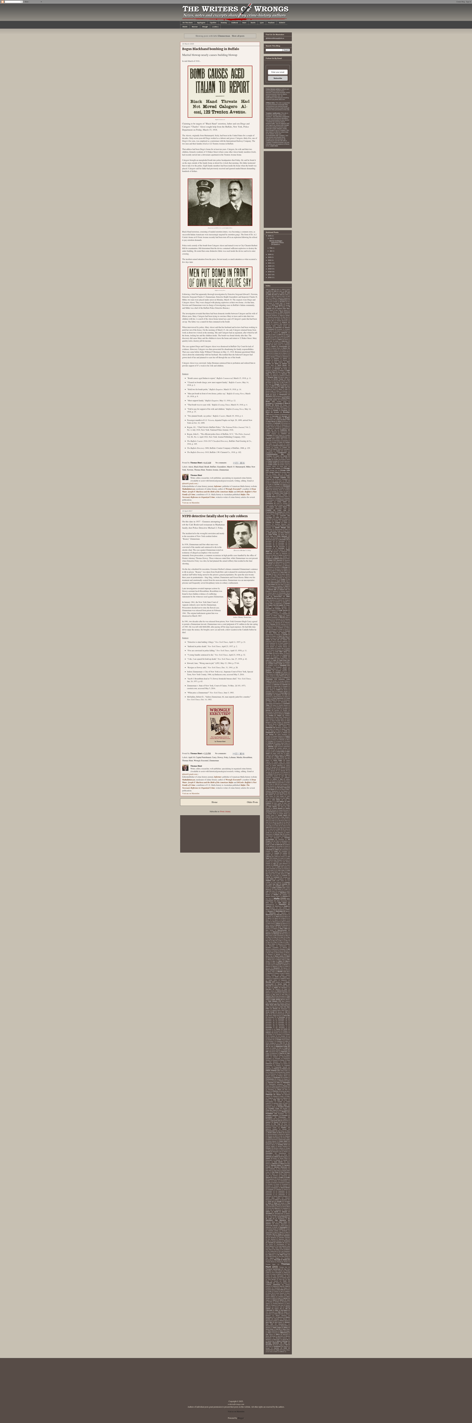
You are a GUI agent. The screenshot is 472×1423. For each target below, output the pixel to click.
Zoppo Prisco (286, 1350)
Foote (267, 638)
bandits (268, 362)
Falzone (273, 610)
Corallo (288, 505)
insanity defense (282, 748)
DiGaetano (271, 567)
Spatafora (278, 1210)
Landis (276, 851)
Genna (286, 677)
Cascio (268, 449)
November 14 (282, 1019)
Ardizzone (284, 341)
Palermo (281, 1053)
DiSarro (268, 572)
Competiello (269, 501)
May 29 (275, 940)
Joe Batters (284, 791)
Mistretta (275, 966)
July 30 (283, 824)
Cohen (281, 491)
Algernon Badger (285, 315)
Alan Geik (278, 310)
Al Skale (270, 310)
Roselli (268, 1151)
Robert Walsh (283, 1141)
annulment (278, 331)
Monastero (276, 968)
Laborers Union (275, 848)
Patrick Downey (271, 1070)
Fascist (268, 615)
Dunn (272, 581)
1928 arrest (275, 293)
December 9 (269, 550)
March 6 (285, 920)
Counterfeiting (270, 512)
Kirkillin (268, 844)
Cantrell (270, 437)
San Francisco (285, 1172)
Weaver (285, 1319)
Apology (268, 334)
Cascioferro (286, 449)
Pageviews (284, 1051)
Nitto (267, 1014)
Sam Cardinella (270, 1168)
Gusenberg (269, 712)
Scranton (276, 1186)
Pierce (279, 1089)
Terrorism (279, 1242)
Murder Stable (282, 984)
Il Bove (274, 739)
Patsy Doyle (284, 1070)
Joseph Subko (270, 815)
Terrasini (270, 1242)
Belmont (275, 375)
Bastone (268, 370)
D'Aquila (277, 522)
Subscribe (278, 78)
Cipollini (213, 23)
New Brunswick (280, 996)
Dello (277, 553)
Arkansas (268, 343)
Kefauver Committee (282, 836)
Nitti (286, 1012)
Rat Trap (277, 1124)
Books (268, 401)
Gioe (267, 688)
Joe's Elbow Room (282, 794)
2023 (270, 257)
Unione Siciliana (270, 1296)
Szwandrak (269, 1232)
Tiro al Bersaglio (276, 1272)
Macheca (283, 893)
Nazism (268, 994)
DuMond (234, 23)
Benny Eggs (284, 377)
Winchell (285, 1334)
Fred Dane (269, 653)
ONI (272, 1046)
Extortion (278, 608)
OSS (280, 1048)
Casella (270, 451)
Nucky (278, 1029)
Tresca (274, 1286)
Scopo (277, 1184)
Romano (268, 1148)
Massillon (285, 932)
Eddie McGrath (278, 588)
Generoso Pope (276, 677)
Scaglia (275, 1177)
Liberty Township (270, 868)
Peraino (279, 1079)
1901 (277, 289)
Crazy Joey (284, 514)
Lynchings (274, 893)
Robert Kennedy (272, 1139)
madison (284, 894)
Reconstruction (270, 1131)
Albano (286, 310)
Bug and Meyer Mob (283, 419)
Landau (268, 851)
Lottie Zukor (280, 880)
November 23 (282, 1022)
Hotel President (282, 734)
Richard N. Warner (284, 1134)
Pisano (278, 1093)
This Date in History (281, 1260)
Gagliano (276, 657)
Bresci (278, 408)
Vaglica (268, 1300)
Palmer (281, 1055)
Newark (275, 1008)
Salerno (282, 1163)
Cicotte (268, 482)
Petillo (288, 1081)
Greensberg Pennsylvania (273, 703)
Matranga (276, 933)
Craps (277, 514)
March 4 (277, 920)
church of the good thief (274, 481)
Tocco (286, 1272)
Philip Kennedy (276, 1086)
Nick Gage (285, 1010)
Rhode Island (272, 1132)
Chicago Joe (273, 470)
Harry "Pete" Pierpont (282, 717)
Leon (288, 865)
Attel (269, 350)
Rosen (286, 1151)
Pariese (282, 1060)
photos (268, 1087)
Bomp (274, 394)
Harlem (279, 715)
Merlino (288, 952)
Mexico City (269, 956)
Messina (270, 954)
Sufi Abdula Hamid (271, 1229)
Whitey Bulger (270, 1329)
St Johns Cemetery (284, 1215)
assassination (283, 346)
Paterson (276, 1069)
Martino (275, 928)
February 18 (273, 621)
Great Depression (278, 698)
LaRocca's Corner (279, 856)
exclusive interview (281, 607)
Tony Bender (272, 1279)
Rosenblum (247, 757)
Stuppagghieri (284, 1227)
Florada (285, 634)
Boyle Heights (280, 407)
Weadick (276, 1319)
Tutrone (276, 1291)
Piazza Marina (276, 1087)
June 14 (268, 827)
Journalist (275, 817)
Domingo (268, 574)
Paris (288, 1060)
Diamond (279, 560)
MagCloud (278, 906)
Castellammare (282, 452)
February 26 (269, 626)
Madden (276, 894)
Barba (276, 363)
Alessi (190, 466)
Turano (288, 1289)
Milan (274, 961)
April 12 (288, 334)
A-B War (270, 300)
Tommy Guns (286, 1277)
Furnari (268, 657)
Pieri (286, 1089)
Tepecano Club (283, 1239)
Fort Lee (276, 639)
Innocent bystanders (284, 746)
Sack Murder (278, 1162)
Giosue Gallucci (283, 688)
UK (282, 1291)
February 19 (284, 621)
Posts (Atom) (225, 811)
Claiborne (285, 484)
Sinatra (282, 1203)
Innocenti (271, 748)
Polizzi (278, 1098)
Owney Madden (276, 1050)
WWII (285, 1343)
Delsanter (284, 553)
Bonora (270, 398)
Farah (284, 612)
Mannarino (272, 913)
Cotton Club (281, 510)
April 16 (283, 336)
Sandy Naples (283, 1174)
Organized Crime (281, 1046)
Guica (286, 707)
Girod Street (269, 689)
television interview (284, 1237)
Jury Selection (279, 832)
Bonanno (269, 396)
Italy (269, 757)
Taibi (275, 1232)
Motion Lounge (279, 973)
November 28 (270, 1026)
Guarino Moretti (283, 705)
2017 (270, 275)
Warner (195, 27)
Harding (271, 715)
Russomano (269, 1160)
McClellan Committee (272, 947)
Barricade (268, 367)
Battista (282, 370)
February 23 (274, 624)
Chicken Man (276, 474)
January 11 (275, 767)
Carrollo (276, 447)
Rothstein (268, 1156)
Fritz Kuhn (276, 655)
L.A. (267, 848)
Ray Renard (284, 1125)
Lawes (288, 858)
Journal (268, 817)
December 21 (270, 543)
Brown (271, 414)
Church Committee (282, 479)
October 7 (272, 1041)
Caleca (268, 430)
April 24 (286, 337)
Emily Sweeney (270, 600)
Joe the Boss (281, 793)
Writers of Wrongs (282, 1341)
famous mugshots (272, 612)
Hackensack (278, 712)
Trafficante (269, 1283)
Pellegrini (268, 1077)
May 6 (282, 942)
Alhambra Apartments (274, 317)
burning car (286, 423)
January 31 (286, 772)
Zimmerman (224, 469)
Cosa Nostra (282, 507)
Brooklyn (286, 412)
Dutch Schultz (281, 581)
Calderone (285, 428)
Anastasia (271, 329)
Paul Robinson (272, 1074)
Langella (276, 853)
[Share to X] (239, 463)
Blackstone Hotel (271, 389)
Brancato (270, 408)
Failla (267, 610)
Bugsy (280, 421)
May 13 (270, 937)
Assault (268, 348)
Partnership (269, 1065)
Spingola (284, 1211)
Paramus (275, 1060)
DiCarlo (270, 564)
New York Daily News (272, 1007)
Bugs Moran (271, 421)
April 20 (272, 337)
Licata (279, 868)
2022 (270, 260)
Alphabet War (270, 320)
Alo (273, 319)
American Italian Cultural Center (276, 325)
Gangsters (269, 672)
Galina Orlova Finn (282, 658)
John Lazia (277, 803)
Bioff (273, 386)
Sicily (269, 1203)
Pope (285, 1100)
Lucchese (269, 886)
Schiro (275, 1180)
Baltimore (276, 360)
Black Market (274, 387)
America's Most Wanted (280, 324)
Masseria (276, 932)
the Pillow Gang (283, 1254)
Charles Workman (285, 463)
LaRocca (268, 856)
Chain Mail (284, 457)
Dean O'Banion (285, 532)
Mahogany (272, 908)
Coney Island (282, 501)
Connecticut (269, 503)
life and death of (270, 870)
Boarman (285, 391)
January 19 (279, 769)
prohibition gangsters (272, 1115)
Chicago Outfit (285, 470)
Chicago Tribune (274, 472)
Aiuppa (283, 306)
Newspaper (284, 1008)
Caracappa (277, 440)
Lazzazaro (277, 861)
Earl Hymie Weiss (285, 582)
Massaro (268, 932)
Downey (224, 23)
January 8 (279, 774)
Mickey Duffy (281, 959)
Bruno (267, 416)
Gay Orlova (280, 676)
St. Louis (269, 1218)
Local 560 (275, 875)
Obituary (268, 1032)
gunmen (277, 710)
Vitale (276, 1310)
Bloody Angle (270, 391)
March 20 (277, 918)
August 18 (285, 351)
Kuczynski (279, 846)
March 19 (287, 916)
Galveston (279, 662)
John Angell (280, 796)
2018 (270, 272)
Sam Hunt (269, 1170)
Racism (276, 1122)
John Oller (277, 805)
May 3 (281, 940)
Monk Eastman (270, 970)
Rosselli (278, 1155)
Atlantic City (286, 348)
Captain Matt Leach (281, 438)
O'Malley (285, 1031)
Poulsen (271, 23)
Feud (286, 629)
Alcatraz (280, 313)
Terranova (287, 1241)
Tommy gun (276, 1277)
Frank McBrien (283, 645)
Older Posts (252, 802)
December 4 (283, 546)
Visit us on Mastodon (236, 1411)
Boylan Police (270, 407)
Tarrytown (287, 1234)
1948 (286, 294)
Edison (288, 588)
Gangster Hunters (281, 670)
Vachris (285, 1298)
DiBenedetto (279, 562)
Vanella (270, 1301)
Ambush (268, 324)
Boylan (285, 405)
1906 (283, 289)
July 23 (281, 822)
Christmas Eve (270, 479)
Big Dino (276, 382)
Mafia (277, 898)
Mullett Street (273, 980)
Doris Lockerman (277, 577)
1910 (288, 289)
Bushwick (270, 425)
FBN (286, 617)
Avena (284, 355)
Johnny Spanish (278, 808)
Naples (276, 987)
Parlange (277, 1063)
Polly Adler (276, 1100)
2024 (270, 254)
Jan (271, 251)
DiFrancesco (278, 565)
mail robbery (283, 908)
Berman (268, 379)
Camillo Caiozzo (271, 433)
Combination (269, 498)
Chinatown (269, 476)
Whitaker (268, 1327)
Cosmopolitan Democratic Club (276, 508)
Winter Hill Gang (270, 1336)
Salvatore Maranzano (280, 1167)
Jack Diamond (278, 758)
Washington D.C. (270, 1317)
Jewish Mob (280, 782)
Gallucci (270, 662)
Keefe (253, 23)
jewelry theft (271, 782)
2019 (270, 269)
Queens (268, 1122)
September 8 (270, 1194)
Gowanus (268, 696)
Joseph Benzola (283, 810)
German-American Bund (281, 683)
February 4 (287, 626)
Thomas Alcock (270, 1261)
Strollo (275, 1227)
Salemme (275, 1163)
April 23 (279, 337)
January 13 (269, 769)
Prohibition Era (282, 1113)
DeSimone (269, 558)
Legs (274, 863)
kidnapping (269, 842)
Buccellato (275, 416)
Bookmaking (284, 400)
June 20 (272, 829)
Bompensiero (283, 394)
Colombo (268, 493)
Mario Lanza (269, 925)
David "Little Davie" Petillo (273, 531)
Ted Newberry (272, 1237)
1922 (280, 291)
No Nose (273, 1014)
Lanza (267, 855)
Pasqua (278, 1065)
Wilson (278, 1334)
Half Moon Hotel (272, 713)
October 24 (284, 1036)
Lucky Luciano (277, 888)
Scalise (281, 1177)
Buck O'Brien (270, 418)
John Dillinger (280, 801)
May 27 (285, 939)
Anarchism (269, 327)
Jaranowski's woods (272, 775)
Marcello (279, 914)
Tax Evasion (277, 1235)
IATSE (288, 738)
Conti (278, 503)
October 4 (280, 1039)
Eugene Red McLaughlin (275, 605)
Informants (287, 745)
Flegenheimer (269, 634)
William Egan (286, 1329)
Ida (269, 739)
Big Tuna (268, 384)
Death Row (284, 534)
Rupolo (268, 1158)
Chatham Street (271, 466)
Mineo (288, 963)
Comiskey (278, 498)
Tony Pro (282, 1279)
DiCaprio (287, 562)
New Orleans (273, 1001)
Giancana (276, 684)
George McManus (285, 681)
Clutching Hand (277, 489)
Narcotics (269, 989)
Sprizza (288, 1213)
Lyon (262, 23)
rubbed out (277, 1156)
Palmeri (275, 1056)
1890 (267, 289)
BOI (280, 393)
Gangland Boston (281, 667)
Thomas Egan (270, 1264)
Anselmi (285, 331)
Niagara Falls (276, 1010)
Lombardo (276, 877)
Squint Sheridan (272, 1215)
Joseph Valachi (282, 815)
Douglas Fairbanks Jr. (272, 579)
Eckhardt (268, 588)
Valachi (275, 1300)
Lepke (278, 867)
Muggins (284, 976)
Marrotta (285, 925)
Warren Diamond (281, 1315)
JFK (276, 784)
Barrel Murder (282, 365)
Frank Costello (284, 643)
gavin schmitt (269, 676)
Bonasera (287, 396)
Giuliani (278, 689)
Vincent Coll (278, 1307)
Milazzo (287, 961)
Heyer (277, 729)
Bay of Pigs (281, 372)
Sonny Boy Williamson (274, 1208)
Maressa (268, 921)
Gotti (285, 695)
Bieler (284, 380)
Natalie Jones (270, 991)
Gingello (285, 686)
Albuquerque (271, 313)
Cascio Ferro (277, 449)
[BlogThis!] (236, 463)
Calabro (270, 428)
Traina (278, 1283)
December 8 (282, 548)
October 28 (278, 1038)
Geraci (270, 683)
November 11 (272, 1017)
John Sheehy (272, 806)
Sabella (285, 1160)
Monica (285, 968)
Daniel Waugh (280, 527)
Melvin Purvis (277, 951)
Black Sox (284, 387)
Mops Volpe (271, 971)
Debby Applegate (282, 536)
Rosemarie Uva (277, 1151)
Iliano (288, 739)
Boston (277, 405)
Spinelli (276, 1211)
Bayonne (275, 374)
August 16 (269, 351)
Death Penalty (272, 534)
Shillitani (277, 1199)
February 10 (269, 619)
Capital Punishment (203, 757)
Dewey (220, 757)
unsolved (280, 1296)
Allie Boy (285, 317)
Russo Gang (284, 1158)
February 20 (278, 622)
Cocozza (274, 491)
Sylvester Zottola (273, 1230)
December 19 (270, 541)
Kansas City (278, 834)
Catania (285, 456)
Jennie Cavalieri (276, 781)
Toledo (268, 1276)
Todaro (268, 1274)
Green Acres (273, 701)
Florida (268, 636)
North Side (287, 1015)
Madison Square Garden (273, 896)
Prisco (286, 1110)
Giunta (286, 689)
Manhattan (279, 911)
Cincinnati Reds (285, 482)
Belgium (268, 375)
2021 (270, 263)
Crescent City (270, 515)
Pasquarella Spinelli (281, 1067)
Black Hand (198, 466)
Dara (286, 529)
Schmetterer (283, 1180)
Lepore (286, 867)
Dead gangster (272, 532)
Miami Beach (271, 958)
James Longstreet (279, 763)
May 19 (283, 937)
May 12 (288, 935)
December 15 (273, 539)
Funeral (285, 655)
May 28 (268, 940)
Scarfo (278, 1179)
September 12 (282, 1191)
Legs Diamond (283, 863)
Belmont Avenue (285, 375)
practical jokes (278, 1103)
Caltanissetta (284, 432)
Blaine (280, 389)
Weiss (276, 1320)
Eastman (279, 586)
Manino (288, 911)
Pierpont (268, 1091)
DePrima (276, 557)
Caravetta (285, 440)
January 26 (284, 770)
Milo (274, 963)
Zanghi (268, 1348)
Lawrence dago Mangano (275, 860)
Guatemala (278, 707)
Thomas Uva (283, 1267)
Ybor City (268, 1346)
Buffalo (213, 466)
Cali (275, 430)
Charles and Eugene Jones (282, 459)
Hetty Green (269, 729)
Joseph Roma (272, 813)
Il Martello (281, 739)
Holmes (278, 732)
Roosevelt (270, 1150)
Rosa (277, 1150)
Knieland (287, 844)
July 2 (286, 820)
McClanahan (283, 945)
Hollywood (269, 732)
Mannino (283, 913)
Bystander (285, 425)
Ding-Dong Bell (270, 570)
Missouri (268, 966)
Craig (271, 514)
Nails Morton (286, 986)
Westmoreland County (272, 1325)
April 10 (191, 757)
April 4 (274, 339)
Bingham (285, 384)
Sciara (288, 1182)
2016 (270, 277)
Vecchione (285, 1301)
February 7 (271, 627)
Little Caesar (284, 872)
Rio (281, 1136)
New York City (282, 1005)
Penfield (285, 1077)
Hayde (288, 724)
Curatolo (268, 520)
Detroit (276, 559)
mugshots (276, 978)
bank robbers (278, 362)
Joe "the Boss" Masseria (282, 787)
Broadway (284, 410)
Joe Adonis (271, 789)
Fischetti (287, 631)
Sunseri (288, 1229)
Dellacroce (269, 553)
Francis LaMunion (282, 641)
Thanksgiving (280, 1244)
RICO (276, 1136)
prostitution (269, 1117)
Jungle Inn (269, 832)
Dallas (285, 522)
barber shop (270, 365)
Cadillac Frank (270, 426)
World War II (286, 1339)
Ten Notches (271, 1239)
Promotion (284, 1115)
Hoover (285, 732)
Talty (286, 1232)
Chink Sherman (278, 476)
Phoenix (285, 1086)
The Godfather (285, 1249)
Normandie (281, 1014)
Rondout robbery (278, 1148)
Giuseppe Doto (270, 691)
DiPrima (279, 570)
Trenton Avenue (212, 469)
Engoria (270, 601)
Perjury (286, 1079)
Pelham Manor (282, 1075)
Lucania (284, 884)
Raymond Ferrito (271, 1127)
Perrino (268, 1081)
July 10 (285, 818)
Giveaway (269, 693)
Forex (273, 638)
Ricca (280, 1132)
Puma (267, 1120)
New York (269, 1005)
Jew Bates (287, 781)
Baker (279, 356)
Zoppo (277, 1350)
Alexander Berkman (271, 315)
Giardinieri (268, 686)
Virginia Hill (277, 1308)
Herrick (286, 727)
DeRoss (285, 557)
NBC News (276, 994)
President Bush (270, 1106)
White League (277, 1327)
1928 (267, 293)
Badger (273, 356)
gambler (287, 663)
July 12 (268, 820)
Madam (268, 894)
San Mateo (271, 1174)
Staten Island (283, 1222)
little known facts (270, 873)
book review (273, 400)
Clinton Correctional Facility (275, 488)
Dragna (283, 579)
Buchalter (284, 416)
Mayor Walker (271, 944)
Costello (268, 510)
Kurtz (286, 846)
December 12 (277, 538)
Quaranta (285, 1120)
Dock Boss (284, 572)
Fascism (285, 614)
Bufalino (279, 418)
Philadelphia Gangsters (276, 1084)
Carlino (270, 444)
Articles (273, 346)
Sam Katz (277, 1170)
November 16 (282, 1020)
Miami (288, 956)
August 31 (269, 355)
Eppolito (285, 601)
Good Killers (284, 693)
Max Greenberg (278, 935)
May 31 (270, 942)
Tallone (281, 1232)
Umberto (287, 1291)
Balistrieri (276, 358)
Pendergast (276, 1077)
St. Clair (270, 1217)
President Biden (282, 1105)
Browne (277, 414)
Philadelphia (286, 1082)
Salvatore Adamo (276, 1165)
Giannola (285, 684)
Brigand (268, 410)
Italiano (288, 755)
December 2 (283, 541)
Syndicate (284, 1230)
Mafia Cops (269, 902)
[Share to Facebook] (241, 463)
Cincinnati (275, 482)
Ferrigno (274, 629)
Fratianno (287, 650)
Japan (286, 774)
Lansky (285, 853)
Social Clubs (271, 1206)
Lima (288, 870)
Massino (268, 933)
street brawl (284, 1225)
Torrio (284, 1281)
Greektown (287, 700)
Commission (271, 500)
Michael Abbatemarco (284, 958)
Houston (268, 736)
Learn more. (274, 146)
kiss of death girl (277, 844)
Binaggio (276, 384)
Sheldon (285, 1196)
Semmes (278, 1189)
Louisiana (287, 882)
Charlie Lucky (284, 464)
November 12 (283, 1017)
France (285, 639)
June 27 (270, 830)
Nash (285, 989)
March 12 (287, 914)
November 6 (269, 1029)
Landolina (284, 851)
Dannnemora (278, 529)
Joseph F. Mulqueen (284, 812)
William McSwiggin (285, 1331)
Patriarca (285, 1069)
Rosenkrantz (282, 1153)
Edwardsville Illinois (284, 593)
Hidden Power (286, 729)
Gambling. (269, 667)
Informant (278, 745)
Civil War (277, 484)
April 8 (286, 339)
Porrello (280, 1101)
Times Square (278, 1270)
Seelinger (270, 1189)
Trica (280, 1286)
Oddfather (280, 1041)
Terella (267, 1241)
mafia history (282, 902)
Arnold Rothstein (278, 343)
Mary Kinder (269, 930)
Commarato (286, 498)
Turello (270, 1291)
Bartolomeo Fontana (281, 367)
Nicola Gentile (270, 1012)
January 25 (273, 770)
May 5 (276, 942)
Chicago (286, 468)
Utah (279, 1298)
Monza (288, 970)
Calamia (277, 428)
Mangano (270, 911)
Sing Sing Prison (276, 1205)
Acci (289, 301)
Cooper (281, 505)
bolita (286, 393)
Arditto (277, 341)
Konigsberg (271, 846)
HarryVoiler (287, 722)
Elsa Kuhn (285, 598)
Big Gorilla (285, 382)
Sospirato (285, 1208)
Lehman (232, 757)
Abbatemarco (284, 300)
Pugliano (285, 1119)
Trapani (285, 1283)
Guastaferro (221, 466)
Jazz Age (284, 775)
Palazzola (274, 1053)
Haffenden (287, 712)
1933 (281, 294)
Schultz (275, 1182)
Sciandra (281, 1182)
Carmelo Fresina (278, 445)
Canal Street (278, 435)
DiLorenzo (278, 569)
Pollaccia (285, 1098)
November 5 (283, 1027)
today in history (276, 1274)
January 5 (271, 774)
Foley (226, 757)
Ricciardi (287, 1132)
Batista (275, 370)
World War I (276, 1339)
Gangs (285, 669)
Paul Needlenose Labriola (282, 1072)
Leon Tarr (271, 867)
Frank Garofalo (270, 645)
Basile (285, 368)
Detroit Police (286, 558)
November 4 (270, 1027)
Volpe (279, 1312)
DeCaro (268, 538)
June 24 (287, 829)
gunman (268, 710)
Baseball (277, 368)
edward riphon (272, 593)
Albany (268, 312)
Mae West (269, 899)
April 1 (274, 334)
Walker (286, 1312)
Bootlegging (278, 403)
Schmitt (282, 23)
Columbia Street (270, 496)
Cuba (267, 519)
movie (276, 976)
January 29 (269, 772)
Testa (286, 1242)
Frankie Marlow (270, 648)
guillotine (268, 708)
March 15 (231, 466)
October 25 (269, 1038)
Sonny (278, 1206)
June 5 (278, 830)
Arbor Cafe (269, 341)
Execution (269, 608)
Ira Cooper (281, 750)
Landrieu (268, 853)
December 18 (284, 539)
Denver (268, 557)
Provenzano (282, 1117)
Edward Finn (283, 589)
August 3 (285, 353)
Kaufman (287, 834)
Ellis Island (277, 598)
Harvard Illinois (272, 724)
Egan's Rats (271, 594)
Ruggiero (285, 1156)
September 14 (270, 1193)
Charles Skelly (272, 463)
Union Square (280, 1293)
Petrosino (271, 1082)
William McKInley (272, 1331)
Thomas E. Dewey (282, 1261)
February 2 (269, 622)
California (283, 430)
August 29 (277, 353)
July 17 (274, 820)
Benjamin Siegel (272, 377)
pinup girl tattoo (285, 1091)
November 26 (282, 1024)
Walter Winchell (278, 1313)
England (287, 600)
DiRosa (286, 570)
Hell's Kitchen (282, 725)
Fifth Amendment (271, 631)
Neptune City (270, 996)
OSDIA (274, 1048)
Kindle (277, 842)
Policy (288, 1096)
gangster (268, 670)
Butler (277, 425)
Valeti (288, 1300)
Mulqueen (284, 980)
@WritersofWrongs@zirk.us (275, 38)
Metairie (278, 954)
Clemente (277, 486)
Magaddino (282, 904)
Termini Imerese (276, 1241)
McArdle (287, 944)
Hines (279, 731)
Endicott (280, 600)
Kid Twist (276, 841)
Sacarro (268, 1162)
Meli (289, 949)
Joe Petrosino (270, 793)
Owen (267, 1050)
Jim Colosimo (284, 784)
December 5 (270, 548)
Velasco (268, 1303)
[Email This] (234, 463)
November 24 (270, 1024)
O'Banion (268, 1031)
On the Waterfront (276, 1044)
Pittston (278, 1094)
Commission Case (282, 500)
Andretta (287, 329)
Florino (274, 636)
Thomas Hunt (199, 469)
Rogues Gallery (270, 1146)
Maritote (278, 925)
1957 (272, 296)
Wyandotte (269, 1344)
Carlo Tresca (279, 444)
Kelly (267, 837)
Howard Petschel (278, 736)
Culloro (286, 519)
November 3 (283, 1026)
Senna (286, 1189)
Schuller (268, 1182)
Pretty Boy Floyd (271, 1110)
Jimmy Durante (270, 786)
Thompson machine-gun (273, 1269)
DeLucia (268, 555)
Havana (281, 724)
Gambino (287, 662)
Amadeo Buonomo (282, 320)
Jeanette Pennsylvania (273, 777)
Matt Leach (269, 935)
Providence (269, 1119)
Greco (279, 700)
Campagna (269, 435)
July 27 (270, 824)
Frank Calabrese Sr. (271, 643)
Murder (239, 757)
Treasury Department (273, 1284)
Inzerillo (268, 750)
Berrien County (278, 379)
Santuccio (284, 1175)
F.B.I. (285, 608)
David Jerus (286, 531)
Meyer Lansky (279, 956)
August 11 (285, 350)
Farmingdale (269, 614)
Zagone (285, 1346)
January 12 (284, 767)
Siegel (275, 1203)
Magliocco (287, 906)
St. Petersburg (280, 1218)
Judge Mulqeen (285, 817)
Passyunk (268, 1069)
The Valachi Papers (273, 1258)
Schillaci (268, 1180)
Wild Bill (278, 1329)
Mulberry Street (285, 978)
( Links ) (215, 27)
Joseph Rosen (283, 813)
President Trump (273, 1108)
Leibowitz (275, 865)
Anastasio (279, 329)
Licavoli (286, 868)
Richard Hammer (272, 1134)
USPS (274, 1298)
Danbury (268, 524)
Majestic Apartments (278, 909)
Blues (278, 391)
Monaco (268, 968)
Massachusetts (282, 930)
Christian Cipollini (279, 477)
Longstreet (280, 879)
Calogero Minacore (271, 432)
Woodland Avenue (281, 1338)
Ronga (288, 1148)
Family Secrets (283, 610)
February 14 (278, 619)
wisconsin (280, 1336)
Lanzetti (276, 855)
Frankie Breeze (282, 646)
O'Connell (277, 1031)
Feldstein (280, 627)
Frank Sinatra (270, 646)
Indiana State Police (282, 743)
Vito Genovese (270, 1312)
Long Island (269, 879)
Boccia (268, 393)
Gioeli (273, 688)
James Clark (278, 762)
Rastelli (268, 1124)
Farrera (277, 614)
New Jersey (276, 999)
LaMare (276, 849)
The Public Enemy (271, 1256)
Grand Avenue (278, 696)
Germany (268, 684)
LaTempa (275, 858)
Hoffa (285, 731)
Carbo (267, 442)
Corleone (271, 507)
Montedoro (280, 970)
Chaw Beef (283, 466)
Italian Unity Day (278, 753)
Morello (280, 971)
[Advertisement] (220, 833)
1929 (282, 293)
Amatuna (276, 322)
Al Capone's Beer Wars (282, 308)
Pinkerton (275, 1091)
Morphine (270, 973)
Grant (286, 696)
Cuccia (273, 519)
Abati (276, 300)
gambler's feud (272, 665)
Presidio (285, 1108)
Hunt (244, 23)
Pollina (268, 1100)
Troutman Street (270, 1289)
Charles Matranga (285, 461)
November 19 (270, 1022)
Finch (280, 631)
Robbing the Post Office (282, 1138)
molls (286, 966)
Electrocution (278, 596)
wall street (269, 1313)
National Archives (282, 991)
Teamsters (286, 1235)
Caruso (284, 447)
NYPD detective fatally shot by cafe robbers (215, 516)
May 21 (271, 939)
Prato (286, 1103)
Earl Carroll (274, 582)
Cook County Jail (271, 505)
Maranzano (269, 915)
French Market (279, 653)
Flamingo (284, 633)
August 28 (269, 353)
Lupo (267, 891)
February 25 (284, 624)
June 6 (285, 830)
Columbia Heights (281, 495)
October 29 (286, 1038)
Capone (268, 439)
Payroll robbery (270, 1075)
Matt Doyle (285, 933)
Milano (280, 961)
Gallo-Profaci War (284, 660)
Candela (287, 435)
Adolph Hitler (279, 303)
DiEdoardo (269, 565)
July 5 (271, 825)
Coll (287, 491)
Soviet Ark (269, 1210)
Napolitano (284, 987)
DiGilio (278, 567)
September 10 (270, 1191)
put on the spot (275, 1120)
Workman (268, 1339)
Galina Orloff (269, 658)
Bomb (206, 466)
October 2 (280, 1034)
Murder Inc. (279, 982)
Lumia (286, 889)
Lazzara (268, 861)
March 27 (269, 920)
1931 (269, 295)
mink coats (271, 964)
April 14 (270, 336)
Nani (269, 987)
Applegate (201, 23)
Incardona (279, 741)
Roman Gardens (283, 1146)
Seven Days (277, 1196)
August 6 (277, 355)
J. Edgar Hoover (279, 757)
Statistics (268, 1223)
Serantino (268, 1196)
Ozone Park (274, 1051)
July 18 (280, 820)
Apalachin (284, 332)
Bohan (274, 393)
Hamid (280, 713)
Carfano (287, 442)
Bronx (268, 412)
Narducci (278, 989)
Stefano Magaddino (281, 1223)
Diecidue (285, 564)
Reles (288, 1131)
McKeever (275, 949)
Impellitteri (270, 741)
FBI (281, 617)
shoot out (271, 1201)
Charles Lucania (272, 461)
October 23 (273, 1036)
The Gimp (276, 1249)
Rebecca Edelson (271, 1129)
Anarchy (287, 327)
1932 (275, 294)
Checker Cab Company (273, 468)
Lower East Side (273, 884)
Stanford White (270, 1222)
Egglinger (280, 594)
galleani (268, 660)
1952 (267, 296)
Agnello (280, 305)
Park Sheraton (273, 1062)
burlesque (277, 423)
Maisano (268, 909)
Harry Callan (280, 719)
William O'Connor (272, 1332)
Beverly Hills (276, 380)
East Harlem (271, 584)
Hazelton (271, 725)
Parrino (286, 1063)
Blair (286, 389)
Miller (248, 466)
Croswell (285, 517)
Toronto (276, 1281)
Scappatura (271, 1179)
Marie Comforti (286, 921)
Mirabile (286, 964)
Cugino (280, 519)
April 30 (268, 339)
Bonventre (277, 398)
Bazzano (284, 374)
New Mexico (286, 999)
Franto (272, 650)
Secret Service (285, 1187)
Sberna (268, 1177)
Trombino (268, 1288)
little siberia (281, 873)
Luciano (278, 886)
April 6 (280, 339)
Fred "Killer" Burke (281, 651)
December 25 (282, 545)
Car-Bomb (268, 440)
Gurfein (285, 710)
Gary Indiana (269, 674)
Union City (271, 1293)
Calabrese (287, 426)
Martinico (268, 928)
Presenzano (269, 1105)
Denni (286, 555)
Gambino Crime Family (275, 663)
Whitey (286, 1327)
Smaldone (287, 1205)
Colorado (268, 495)
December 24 (270, 545)
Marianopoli (240, 466)
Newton (190, 469)
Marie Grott (271, 923)
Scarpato (285, 1179)
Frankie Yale (280, 648)
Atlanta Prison (276, 348)
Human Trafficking (278, 738)
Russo (275, 1158)
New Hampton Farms (279, 998)
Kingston (284, 842)
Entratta (277, 601)
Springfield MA (279, 1213)
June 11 (285, 825)
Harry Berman (270, 719)
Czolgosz (284, 520)
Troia (286, 1286)
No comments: (221, 462)
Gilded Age (277, 686)
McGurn (268, 949)
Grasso (268, 698)
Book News (286, 398)
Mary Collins (284, 928)
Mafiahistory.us (270, 904)
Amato (268, 322)
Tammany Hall (270, 1234)
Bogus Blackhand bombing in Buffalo (210, 49)
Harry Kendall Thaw (278, 720)
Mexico (286, 954)
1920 (274, 291)
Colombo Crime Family (281, 493)
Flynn (280, 636)
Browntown (285, 414)
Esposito (287, 603)
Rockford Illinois (270, 1144)
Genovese (269, 679)
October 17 (271, 1034)
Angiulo (270, 331)
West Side (269, 1322)
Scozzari (268, 1186)
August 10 (276, 350)
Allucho (268, 319)
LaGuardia (269, 849)
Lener (282, 865)
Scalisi (288, 1177)
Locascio (284, 875)
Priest (280, 1110)
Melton (270, 951)
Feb (271, 248)
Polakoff (275, 1096)
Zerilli (285, 1348)
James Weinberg (277, 765)
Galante (284, 657)
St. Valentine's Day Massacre (278, 1219)
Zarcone (276, 1348)
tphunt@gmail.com (189, 483)
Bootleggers (269, 403)
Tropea (285, 1288)
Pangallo (277, 1058)
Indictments (269, 745)
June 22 (279, 829)
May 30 (288, 940)
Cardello (274, 442)
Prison (267, 1112)
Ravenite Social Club (272, 1125)
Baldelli (268, 358)
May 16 (276, 937)
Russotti (278, 1160)
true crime (280, 1289)
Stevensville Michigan (272, 1225)
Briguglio (275, 410)
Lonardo (285, 877)
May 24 (278, 939)
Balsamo (268, 360)
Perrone (274, 1081)
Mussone (277, 986)
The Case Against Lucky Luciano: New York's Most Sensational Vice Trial (278, 1247)
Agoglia (288, 305)
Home (215, 802)
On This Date (188, 23)
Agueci (270, 306)
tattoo (269, 1235)
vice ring (280, 1305)
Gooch (276, 693)
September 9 (283, 1194)
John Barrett (276, 798)
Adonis (274, 305)
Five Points (273, 633)
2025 (270, 236)
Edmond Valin (272, 589)
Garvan (286, 672)
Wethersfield (284, 1325)
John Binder (276, 800)
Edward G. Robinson (272, 591)
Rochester (269, 1143)
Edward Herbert (285, 591)
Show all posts (238, 35)
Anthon (268, 332)
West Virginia (278, 1322)
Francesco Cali (270, 641)
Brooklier (276, 412)
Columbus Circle (283, 496)
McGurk (285, 947)
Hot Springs (270, 734)
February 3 (278, 626)
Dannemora (269, 529)
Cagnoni (279, 426)
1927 (286, 291)
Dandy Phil (281, 526)
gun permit (277, 708)
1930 (288, 293)
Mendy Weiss (279, 952)
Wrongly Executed (201, 760)
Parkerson (269, 1063)
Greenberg (284, 701)
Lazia (286, 860)
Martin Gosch (270, 927)
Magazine (269, 906)
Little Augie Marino (273, 872)
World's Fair (271, 1341)
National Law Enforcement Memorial (277, 992)
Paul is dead (269, 1072)
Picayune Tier (286, 1087)
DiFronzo (287, 565)
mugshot (268, 978)
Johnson (274, 810)
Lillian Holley (281, 870)
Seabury (285, 1186)
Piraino (270, 1093)
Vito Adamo (284, 1310)
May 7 (288, 942)
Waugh (205, 27)
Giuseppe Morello (282, 691)
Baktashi (285, 356)
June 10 (277, 825)
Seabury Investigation (272, 1187)
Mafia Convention (282, 901)
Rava (285, 1124)
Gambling (283, 665)
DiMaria (285, 569)
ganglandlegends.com (272, 669)
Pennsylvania (270, 1079)
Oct (271, 238)
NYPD (285, 1029)
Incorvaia (287, 741)
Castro (277, 456)
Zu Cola (270, 1351)
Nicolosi (280, 1012)
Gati (277, 674)
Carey (214, 757)
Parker (285, 1062)
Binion (267, 386)
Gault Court (284, 674)
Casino (278, 451)
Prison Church (276, 1112)
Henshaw (278, 727)
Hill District (271, 731)
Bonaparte (279, 396)
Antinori (275, 332)
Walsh (185, 27)
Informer (270, 746)
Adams (270, 303)
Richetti (270, 1136)
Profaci (284, 1112)
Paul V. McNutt (283, 1074)
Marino (278, 923)
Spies (286, 1210)
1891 (272, 289)
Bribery (285, 408)
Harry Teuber (277, 722)
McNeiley (282, 949)
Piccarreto (271, 1089)
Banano (285, 360)
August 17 (277, 351)
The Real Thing (283, 1256)
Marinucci (285, 923)
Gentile (275, 681)
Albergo (275, 312)
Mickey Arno (271, 959)
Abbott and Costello (271, 301)
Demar (274, 555)
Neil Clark (285, 994)
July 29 (276, 824)
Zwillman (282, 1351)
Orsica (267, 1048)
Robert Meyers (272, 1141)
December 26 (270, 546)
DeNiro (280, 555)
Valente (282, 1300)
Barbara (284, 363)
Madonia (285, 896)
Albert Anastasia (285, 312)
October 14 (277, 1032)
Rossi (285, 1155)
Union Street (283, 1295)
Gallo (274, 660)
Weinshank (269, 1320)
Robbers (287, 1136)
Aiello (276, 306)
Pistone (285, 1093)
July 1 (279, 818)
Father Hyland (277, 615)
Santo (267, 1175)
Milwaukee (281, 963)
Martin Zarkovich (283, 927)
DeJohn (275, 551)
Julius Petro (271, 818)
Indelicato (270, 743)
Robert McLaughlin (284, 1139)
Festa (280, 629)
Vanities (277, 1301)
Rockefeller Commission (281, 1143)
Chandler (268, 459)
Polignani (270, 1098)
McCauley (271, 945)
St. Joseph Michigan (281, 1217)
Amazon (284, 322)
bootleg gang (281, 401)
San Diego (275, 1172)
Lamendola (285, 849)
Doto (286, 577)
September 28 (282, 1193)
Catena (268, 457)
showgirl (279, 1201)
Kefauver (270, 836)
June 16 (282, 827)
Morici (288, 971)
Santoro (275, 1175)
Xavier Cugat (279, 1344)
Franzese (279, 650)
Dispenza (275, 572)
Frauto (270, 651)
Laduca (285, 848)
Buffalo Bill (272, 419)
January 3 (278, 772)
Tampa (279, 1234)
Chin (285, 474)
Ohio (281, 1043)
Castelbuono (269, 452)
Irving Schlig (280, 751)
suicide (281, 1229)
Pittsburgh (269, 1094)
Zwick (275, 1351)
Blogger (241, 1418)
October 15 (286, 1032)
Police (282, 1096)
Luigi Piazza (277, 889)
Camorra (283, 433)
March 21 (285, 918)
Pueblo (278, 1119)
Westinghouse (282, 1324)
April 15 (276, 336)
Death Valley (269, 536)
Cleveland (286, 486)
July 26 (288, 822)
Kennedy (276, 837)
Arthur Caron (277, 344)
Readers (283, 1127)
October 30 (271, 1039)
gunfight (285, 708)
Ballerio (285, 358)
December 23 (282, 543)
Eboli (286, 586)
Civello (270, 484)
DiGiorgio (285, 567)
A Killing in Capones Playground (280, 298)
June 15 (275, 827)
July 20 (268, 822)
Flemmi (278, 634)
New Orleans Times (282, 1003)
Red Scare (281, 1131)
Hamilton (287, 713)
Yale (286, 1344)
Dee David (279, 550)
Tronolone (277, 1288)
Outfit (286, 1048)
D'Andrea (268, 522)
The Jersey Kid (272, 1251)
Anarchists (278, 327)
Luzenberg (281, 891)
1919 (269, 291)
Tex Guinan (269, 1244)
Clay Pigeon (269, 486)
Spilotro (268, 1211)
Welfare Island (284, 1320)
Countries (280, 512)
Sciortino (270, 1184)
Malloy (288, 909)
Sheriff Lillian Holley (273, 1198)
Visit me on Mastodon (190, 502)
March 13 (270, 916)
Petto (278, 1082)
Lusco (273, 891)
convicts (285, 503)
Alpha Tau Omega (282, 319)
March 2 (270, 918)
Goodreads (269, 695)
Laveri (282, 858)
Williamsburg (284, 1332)
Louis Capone (277, 882)
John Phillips (286, 805)
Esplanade (279, 603)
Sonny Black (286, 1206)
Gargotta (277, 672)
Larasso (284, 855)
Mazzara (280, 944)
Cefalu (275, 457)
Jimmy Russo (280, 786)
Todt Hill (285, 1274)
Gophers (278, 695)
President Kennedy (284, 1106)
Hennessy (269, 727)
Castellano (269, 456)
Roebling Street (282, 1144)
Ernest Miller (269, 603)
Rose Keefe (284, 1150)
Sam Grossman (282, 1168)
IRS (273, 751)
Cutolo (276, 520)
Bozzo (288, 407)
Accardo (282, 301)
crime (277, 517)
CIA (286, 481)
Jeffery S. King (277, 779)
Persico (281, 1081)
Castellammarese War (275, 454)
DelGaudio (284, 551)
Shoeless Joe (286, 1199)
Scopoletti (285, 1184)
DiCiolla (278, 564)
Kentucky (281, 839)
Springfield (269, 1213)
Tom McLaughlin (278, 1276)
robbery (270, 1138)
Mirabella (278, 964)
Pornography (269, 1101)
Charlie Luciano (272, 464)
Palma (274, 1055)
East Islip (280, 584)
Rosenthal (269, 1155)
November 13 (270, 1019)
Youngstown (277, 1346)
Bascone (268, 368)
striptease (268, 1227)
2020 (270, 266)
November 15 (270, 1020)
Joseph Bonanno (271, 812)
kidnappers (284, 841)
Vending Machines (278, 1303)
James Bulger (277, 760)
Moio (281, 966)
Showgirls (287, 1201)
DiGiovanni (269, 569)
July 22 (274, 822)
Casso (285, 451)
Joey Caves (269, 796)
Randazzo (285, 1122)
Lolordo (268, 877)
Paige (267, 1053)
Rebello (284, 1129)
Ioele (274, 750)
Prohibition (269, 1113)
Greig (274, 705)
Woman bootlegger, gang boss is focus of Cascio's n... (276, 242)
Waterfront (280, 1317)
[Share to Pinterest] (243, 463)
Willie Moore (269, 1334)
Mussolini (268, 986)
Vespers (273, 1305)
